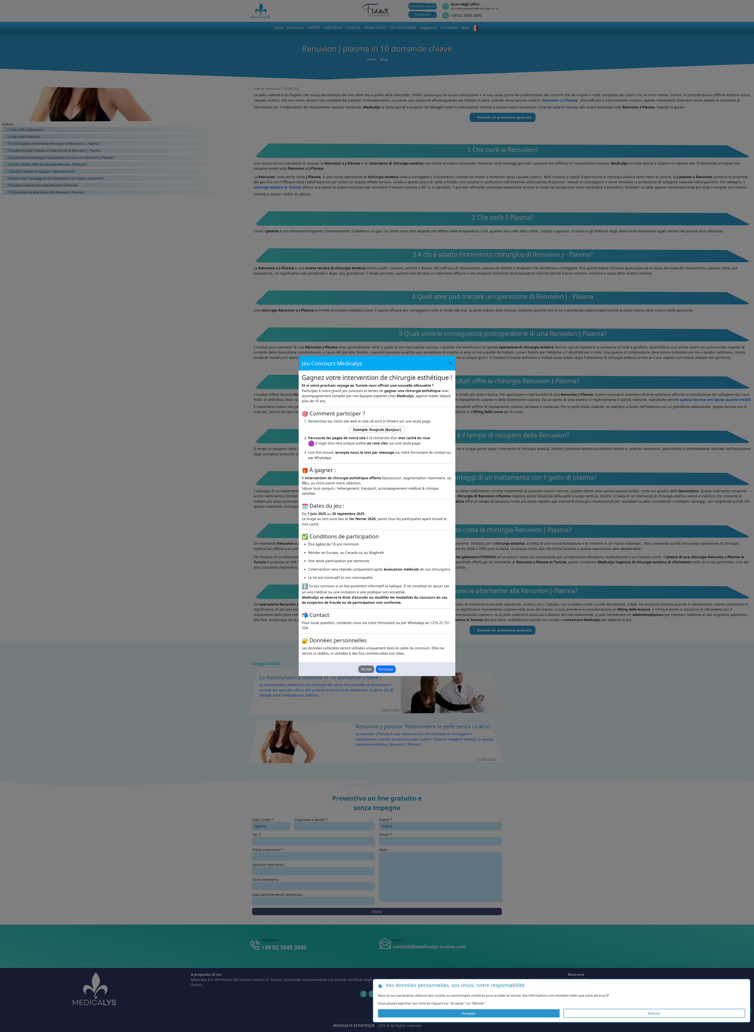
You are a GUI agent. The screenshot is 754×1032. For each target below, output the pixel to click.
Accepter (469, 1013)
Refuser (654, 1013)
